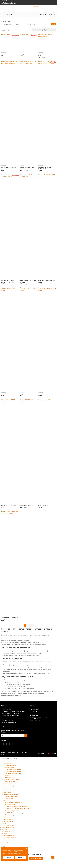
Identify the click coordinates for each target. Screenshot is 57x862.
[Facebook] (2, 744)
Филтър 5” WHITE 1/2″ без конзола (27, 505)
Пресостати (6, 831)
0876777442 (5, 1)
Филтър (53, 24)
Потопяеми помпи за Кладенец (13, 773)
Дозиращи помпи (9, 817)
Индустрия (6, 800)
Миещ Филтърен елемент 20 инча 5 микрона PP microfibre (8, 168)
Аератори (7, 775)
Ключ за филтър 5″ (5, 54)
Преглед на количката (36, 858)
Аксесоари (36, 7)
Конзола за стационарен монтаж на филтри (45, 54)
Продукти (47, 14)
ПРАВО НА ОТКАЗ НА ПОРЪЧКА (10, 723)
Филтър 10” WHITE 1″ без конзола (8, 394)
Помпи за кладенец (8, 784)
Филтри (5, 833)
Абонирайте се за (25, 735)
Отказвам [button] (8, 857)
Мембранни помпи (10, 804)
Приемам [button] (20, 857)
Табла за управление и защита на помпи (13, 840)
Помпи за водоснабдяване (10, 786)
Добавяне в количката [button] (9, 49)
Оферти (15, 7)
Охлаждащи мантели (8, 842)
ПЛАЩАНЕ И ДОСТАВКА (8, 720)
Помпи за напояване (8, 788)
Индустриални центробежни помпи (14, 802)
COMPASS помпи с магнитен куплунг (16, 813)
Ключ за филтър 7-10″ (24, 54)
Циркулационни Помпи (11, 796)
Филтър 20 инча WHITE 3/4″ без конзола (46, 394)
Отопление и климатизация (10, 794)
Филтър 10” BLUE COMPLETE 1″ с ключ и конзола (46, 281)
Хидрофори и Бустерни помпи (11, 779)
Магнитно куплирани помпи (12, 810)
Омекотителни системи (25, 7)
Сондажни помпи (9, 767)
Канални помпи (7, 792)
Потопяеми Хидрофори (11, 765)
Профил (3, 11)
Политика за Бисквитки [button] (14, 853)
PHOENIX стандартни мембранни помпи (17, 806)
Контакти (49, 7)
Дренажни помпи (9, 777)
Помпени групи (9, 798)
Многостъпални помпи (9, 790)
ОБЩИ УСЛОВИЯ (6, 709)
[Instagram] (5, 744)
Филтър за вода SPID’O (43, 505)
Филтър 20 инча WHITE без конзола (8, 505)
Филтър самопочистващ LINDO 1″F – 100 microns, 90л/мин (9, 618)
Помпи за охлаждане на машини (13, 815)
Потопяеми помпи (8, 763)
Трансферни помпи (8, 821)
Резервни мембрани (10, 837)
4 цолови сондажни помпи (14, 769)
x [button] (26, 848)
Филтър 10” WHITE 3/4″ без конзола (27, 394)
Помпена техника (5, 7)
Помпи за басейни (8, 819)
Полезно (43, 7)
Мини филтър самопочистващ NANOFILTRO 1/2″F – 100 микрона (45, 168)
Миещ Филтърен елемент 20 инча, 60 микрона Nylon (27, 168)
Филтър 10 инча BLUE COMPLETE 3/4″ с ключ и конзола (28, 281)
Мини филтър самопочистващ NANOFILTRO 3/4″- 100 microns (7, 281)
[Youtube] (8, 744)
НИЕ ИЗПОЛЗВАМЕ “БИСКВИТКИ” (10, 715)
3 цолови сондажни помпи (14, 771)
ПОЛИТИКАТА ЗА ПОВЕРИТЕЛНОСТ (11, 718)
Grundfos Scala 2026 (8, 825)
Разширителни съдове (9, 835)
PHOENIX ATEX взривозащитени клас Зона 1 (18, 808)
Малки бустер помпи (10, 781)
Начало (42, 14)
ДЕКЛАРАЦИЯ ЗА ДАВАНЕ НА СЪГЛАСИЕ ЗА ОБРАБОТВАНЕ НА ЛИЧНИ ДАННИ (13, 712)
